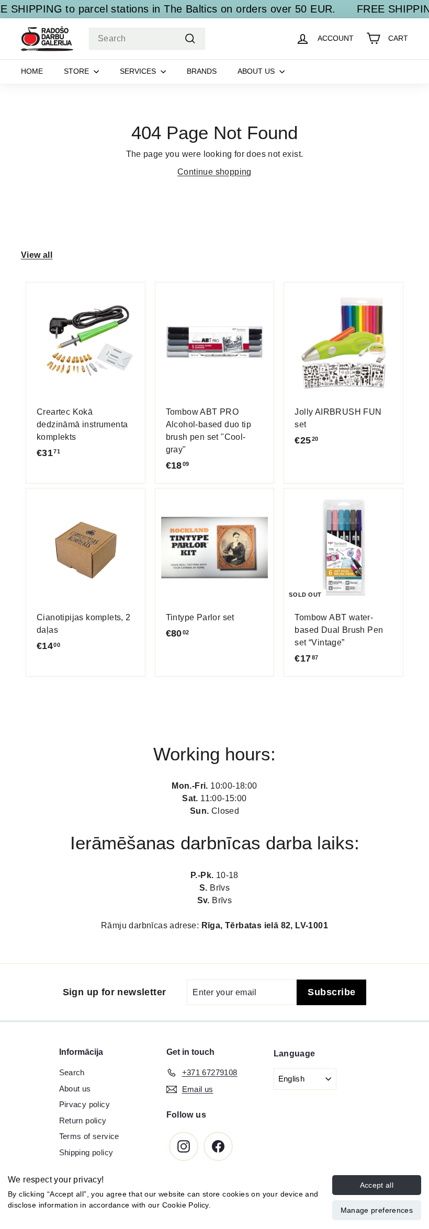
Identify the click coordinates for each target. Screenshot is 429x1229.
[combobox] (147, 39)
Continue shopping (214, 171)
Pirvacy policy (84, 1104)
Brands (202, 71)
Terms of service (89, 1136)
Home (32, 71)
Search (72, 1072)
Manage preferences (377, 1210)
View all (36, 255)
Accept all (377, 1185)
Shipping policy (86, 1152)
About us (257, 71)
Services (139, 71)
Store (77, 71)
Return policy (83, 1120)
